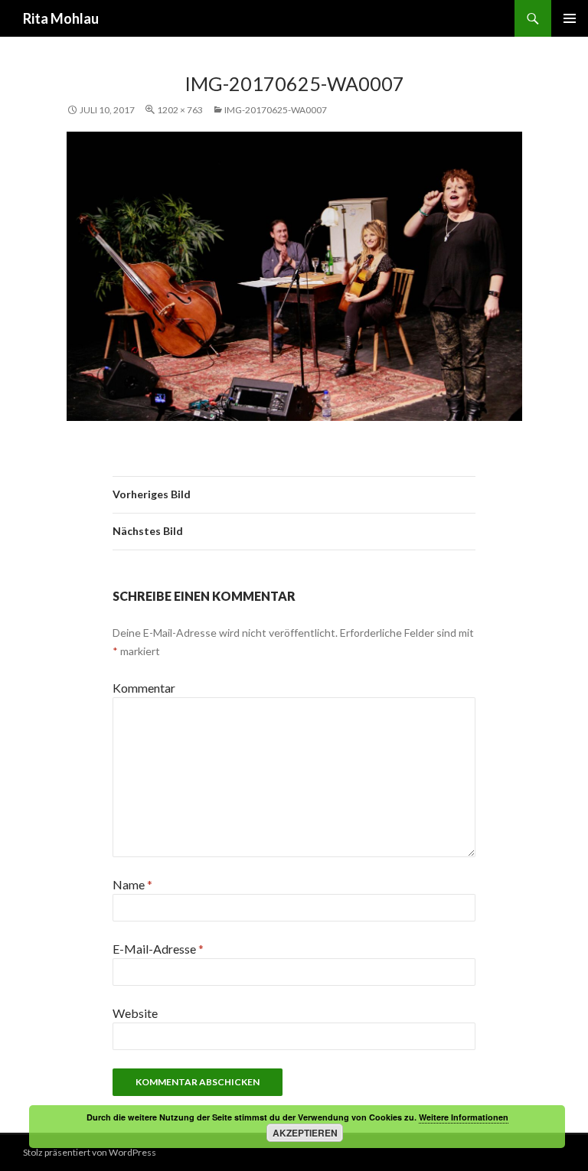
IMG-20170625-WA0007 (275, 110)
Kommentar (144, 687)
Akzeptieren (305, 1133)
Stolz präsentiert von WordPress (89, 1152)
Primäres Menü (569, 18)
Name (132, 884)
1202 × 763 (180, 110)
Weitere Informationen (463, 1117)
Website (135, 1013)
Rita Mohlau (61, 18)
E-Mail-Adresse (158, 948)
